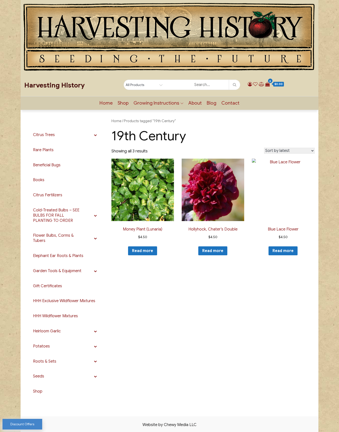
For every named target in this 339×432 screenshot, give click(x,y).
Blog (211, 103)
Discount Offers (22, 424)
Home (106, 103)
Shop (123, 103)
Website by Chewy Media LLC (169, 424)
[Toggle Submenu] (95, 135)
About (195, 103)
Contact (230, 103)
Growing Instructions (156, 103)
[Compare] (261, 84)
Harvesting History (54, 85)
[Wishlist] (255, 84)
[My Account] (250, 84)
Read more (142, 250)
